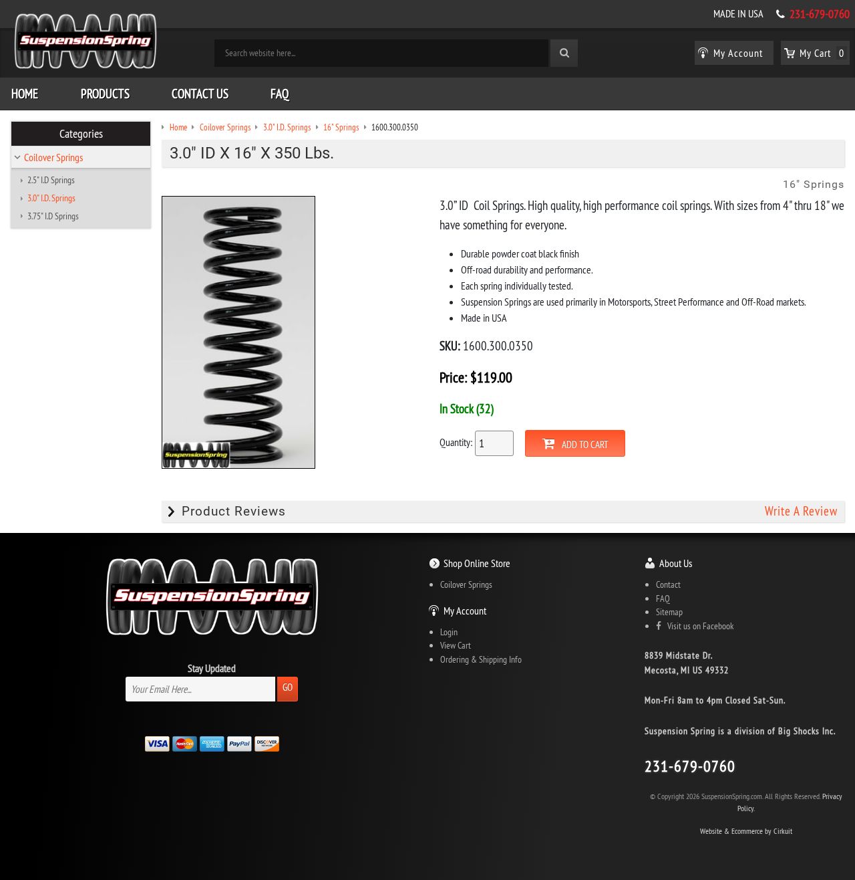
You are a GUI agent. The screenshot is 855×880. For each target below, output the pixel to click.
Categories (81, 133)
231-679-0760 (820, 14)
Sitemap (669, 612)
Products (105, 94)
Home (24, 94)
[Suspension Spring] (85, 43)
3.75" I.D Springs (53, 216)
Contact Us (200, 94)
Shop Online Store (477, 563)
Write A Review (801, 511)
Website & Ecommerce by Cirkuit (746, 831)
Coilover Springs (53, 157)
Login (449, 632)
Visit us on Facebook (697, 626)
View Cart (455, 645)
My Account (465, 610)
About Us (675, 563)
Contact (668, 584)
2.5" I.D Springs (51, 180)
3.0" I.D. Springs (51, 198)
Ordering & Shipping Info (481, 659)
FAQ (280, 94)
